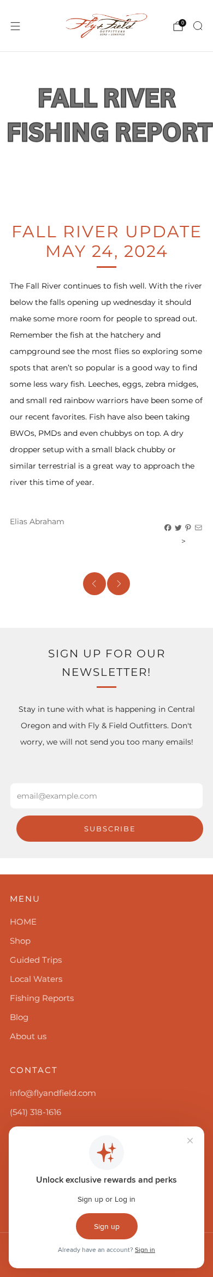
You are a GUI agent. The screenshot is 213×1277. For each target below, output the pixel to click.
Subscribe (110, 828)
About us (28, 1036)
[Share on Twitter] (179, 528)
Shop (20, 941)
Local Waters (36, 979)
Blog (19, 1017)
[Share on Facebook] (168, 528)
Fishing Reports (42, 998)
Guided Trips (36, 960)
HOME (23, 921)
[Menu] (15, 26)
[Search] (197, 25)
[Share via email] (199, 528)
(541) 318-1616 (35, 1112)
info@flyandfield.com (53, 1093)
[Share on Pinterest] (188, 528)
